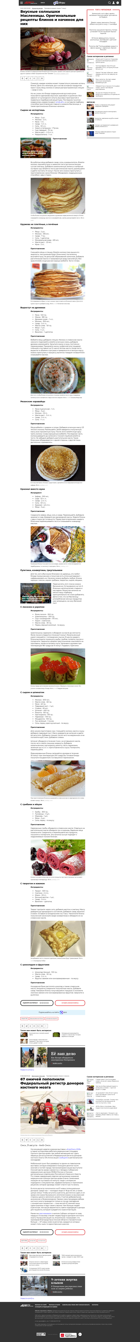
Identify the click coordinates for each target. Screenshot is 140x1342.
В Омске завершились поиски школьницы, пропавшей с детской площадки (103, 39)
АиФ (32, 220)
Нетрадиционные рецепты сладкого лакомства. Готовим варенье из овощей (71, 1034)
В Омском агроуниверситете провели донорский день (71, 1262)
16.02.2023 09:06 (25, 8)
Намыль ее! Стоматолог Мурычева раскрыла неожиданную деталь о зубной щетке (107, 60)
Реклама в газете (54, 1305)
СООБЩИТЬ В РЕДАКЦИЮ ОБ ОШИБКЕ (46, 1307)
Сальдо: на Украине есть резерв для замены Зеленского (106, 125)
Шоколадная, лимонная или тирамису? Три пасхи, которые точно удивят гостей (39, 1041)
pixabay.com (44, 485)
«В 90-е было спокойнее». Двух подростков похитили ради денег (106, 1107)
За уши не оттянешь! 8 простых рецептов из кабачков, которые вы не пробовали (108, 94)
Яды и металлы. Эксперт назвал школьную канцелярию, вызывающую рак (106, 81)
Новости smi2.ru (27, 1070)
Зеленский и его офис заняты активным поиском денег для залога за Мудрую (103, 15)
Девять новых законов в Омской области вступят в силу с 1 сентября (103, 23)
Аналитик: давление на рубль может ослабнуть (106, 119)
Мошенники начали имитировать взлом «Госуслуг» (106, 112)
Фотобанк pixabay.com (61, 73)
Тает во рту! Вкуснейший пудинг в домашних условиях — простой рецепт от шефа (106, 1087)
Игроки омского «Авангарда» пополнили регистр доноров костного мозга (38, 1263)
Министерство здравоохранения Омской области (36, 1135)
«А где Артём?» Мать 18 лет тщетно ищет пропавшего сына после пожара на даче (107, 1094)
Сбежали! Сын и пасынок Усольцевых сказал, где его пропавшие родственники (108, 87)
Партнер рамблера (52, 1334)
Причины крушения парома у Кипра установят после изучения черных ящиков (103, 31)
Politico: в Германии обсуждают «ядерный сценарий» (105, 105)
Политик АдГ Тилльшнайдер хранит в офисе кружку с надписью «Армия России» (103, 48)
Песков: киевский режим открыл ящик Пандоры (105, 132)
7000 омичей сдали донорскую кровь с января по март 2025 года (72, 1256)
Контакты (95, 1305)
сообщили (63, 1158)
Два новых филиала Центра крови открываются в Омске (40, 1256)
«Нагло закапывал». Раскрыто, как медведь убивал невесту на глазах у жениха (107, 1114)
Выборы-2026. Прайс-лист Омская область (76, 1305)
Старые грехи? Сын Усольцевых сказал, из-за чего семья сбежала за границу (107, 1081)
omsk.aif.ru (60, 102)
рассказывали (45, 1213)
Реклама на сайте (41, 1305)
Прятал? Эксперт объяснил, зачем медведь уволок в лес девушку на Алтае (106, 74)
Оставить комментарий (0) (70, 1003)
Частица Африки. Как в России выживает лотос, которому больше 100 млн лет (107, 67)
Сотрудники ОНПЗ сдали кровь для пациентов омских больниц (39, 1269)
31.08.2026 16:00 (25, 1076)
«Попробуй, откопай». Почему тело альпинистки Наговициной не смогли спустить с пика (107, 1101)
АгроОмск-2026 (73, 1149)
